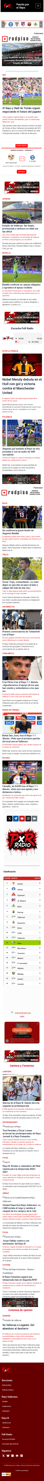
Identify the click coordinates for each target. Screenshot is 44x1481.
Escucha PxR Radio (8, 1439)
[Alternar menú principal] (38, 5)
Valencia (21, 938)
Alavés (20, 890)
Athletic (20, 968)
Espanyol (21, 895)
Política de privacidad (22, 1470)
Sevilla (20, 884)
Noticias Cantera (7, 1390)
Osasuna (21, 953)
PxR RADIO (21, 172)
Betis (19, 907)
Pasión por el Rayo (22, 6)
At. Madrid (21, 901)
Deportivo (21, 923)
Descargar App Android (10, 1444)
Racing (20, 912)
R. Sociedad (22, 963)
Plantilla (4, 1401)
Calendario (5, 1411)
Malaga (20, 974)
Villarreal (21, 917)
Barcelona (21, 948)
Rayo (19, 943)
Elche (19, 928)
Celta (19, 933)
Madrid (20, 958)
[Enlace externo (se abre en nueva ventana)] (22, 39)
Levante (20, 984)
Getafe (20, 979)
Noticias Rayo (6, 1385)
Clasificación (6, 1406)
